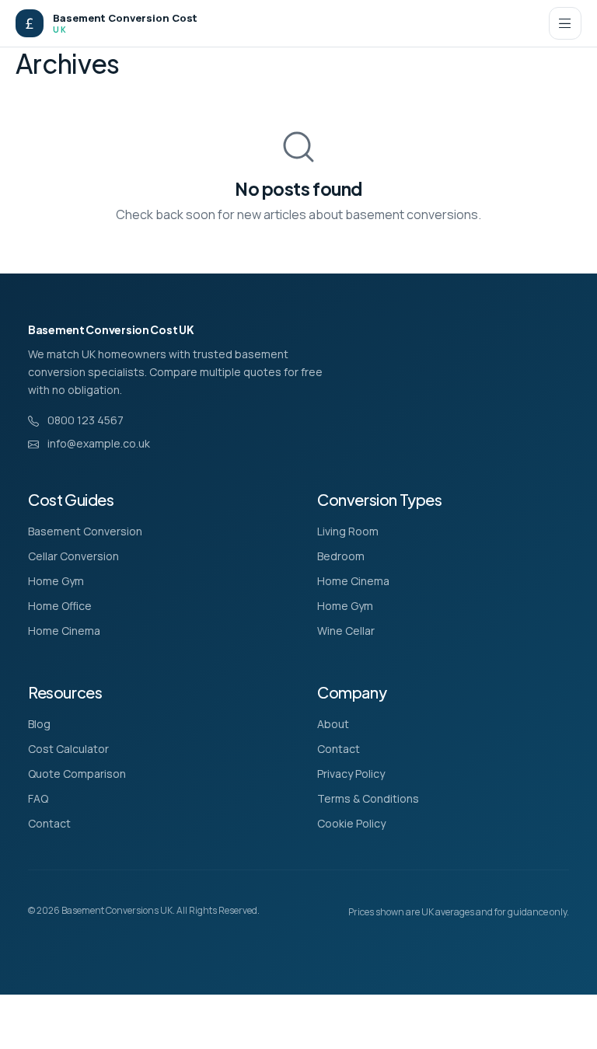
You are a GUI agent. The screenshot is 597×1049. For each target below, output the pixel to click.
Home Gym (56, 580)
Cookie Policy (351, 823)
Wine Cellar (346, 630)
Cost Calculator (68, 748)
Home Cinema (64, 630)
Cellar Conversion (73, 556)
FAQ (38, 798)
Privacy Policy (351, 773)
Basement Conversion (85, 531)
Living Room (348, 531)
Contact (49, 823)
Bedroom (341, 556)
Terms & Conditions (368, 798)
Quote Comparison (77, 773)
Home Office (60, 605)
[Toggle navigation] (565, 23)
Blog (39, 723)
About (333, 723)
